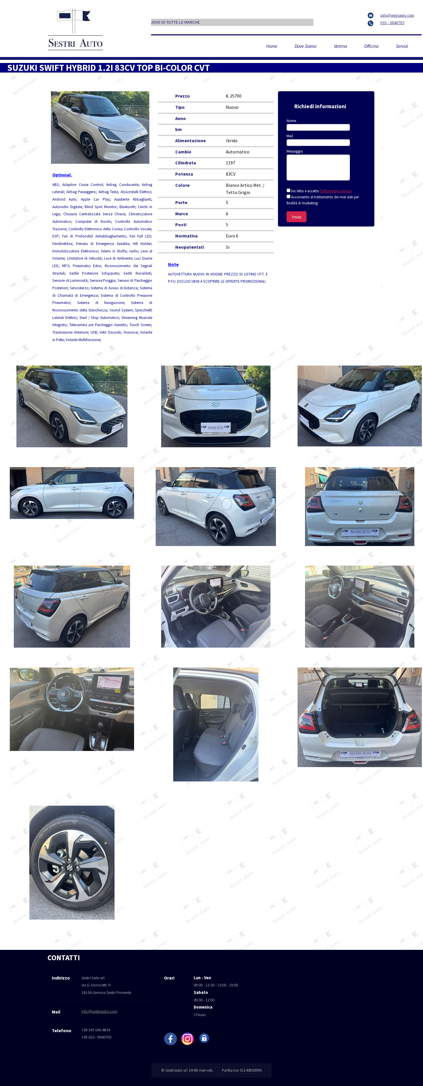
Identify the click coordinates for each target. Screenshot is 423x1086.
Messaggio (295, 151)
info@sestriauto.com (397, 15)
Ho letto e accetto (321, 191)
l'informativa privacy (336, 191)
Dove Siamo (306, 46)
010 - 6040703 (392, 23)
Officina (371, 46)
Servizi (402, 46)
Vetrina (340, 46)
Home (271, 46)
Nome (291, 120)
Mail (290, 136)
